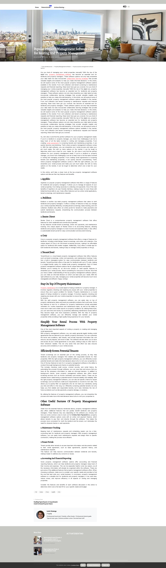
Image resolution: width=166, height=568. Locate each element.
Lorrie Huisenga (38, 57)
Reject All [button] (105, 565)
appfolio (53, 492)
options (41, 492)
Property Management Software (62, 66)
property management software (60, 74)
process (47, 492)
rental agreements (53, 143)
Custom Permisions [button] (93, 565)
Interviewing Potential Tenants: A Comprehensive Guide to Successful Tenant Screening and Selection (53, 539)
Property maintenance (48, 288)
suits (59, 492)
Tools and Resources (46, 66)
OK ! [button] (83, 565)
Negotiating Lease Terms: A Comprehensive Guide (51, 550)
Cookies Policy (75, 565)
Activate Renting (59, 7)
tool (36, 492)
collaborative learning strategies (77, 78)
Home (37, 7)
